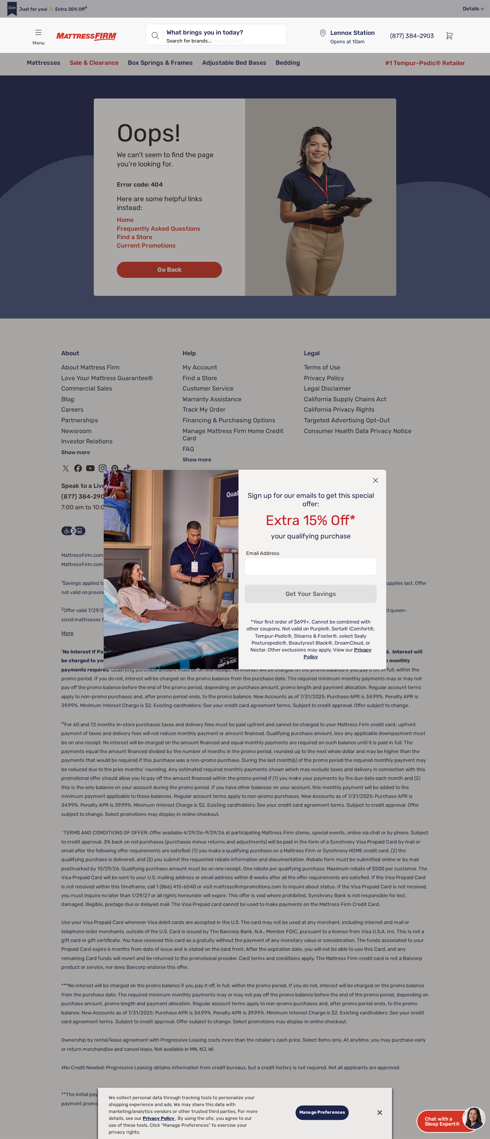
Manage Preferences (322, 1112)
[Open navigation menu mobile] (38, 32)
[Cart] (451, 35)
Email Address (262, 553)
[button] (447, 1121)
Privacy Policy (159, 1118)
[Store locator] (322, 33)
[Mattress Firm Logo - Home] (87, 37)
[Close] (379, 1112)
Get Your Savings (311, 593)
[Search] (154, 34)
